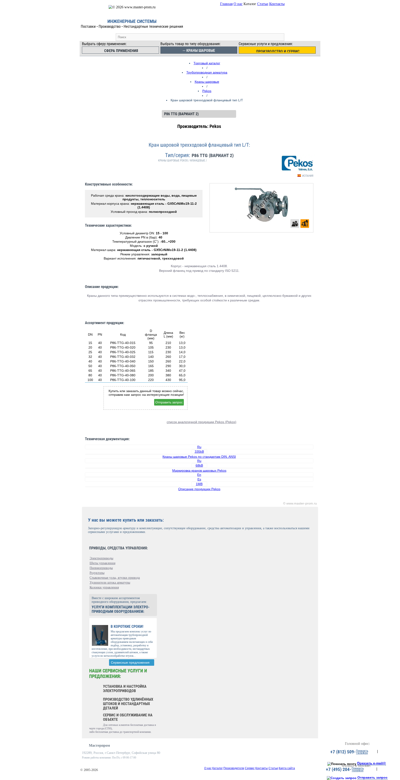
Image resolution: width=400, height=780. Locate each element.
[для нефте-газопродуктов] (304, 223)
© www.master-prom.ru (300, 503)
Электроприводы (101, 558)
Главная (226, 4)
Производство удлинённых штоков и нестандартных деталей (128, 703)
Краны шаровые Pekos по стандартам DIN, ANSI (199, 456)
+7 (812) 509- (343, 752)
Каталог (217, 768)
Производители (233, 768)
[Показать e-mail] (341, 764)
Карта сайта (287, 768)
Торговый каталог (207, 63)
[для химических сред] (294, 223)
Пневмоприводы (101, 568)
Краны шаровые (207, 82)
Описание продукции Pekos (199, 489)
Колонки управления (104, 587)
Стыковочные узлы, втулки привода (115, 577)
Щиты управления (102, 563)
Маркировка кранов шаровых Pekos (199, 470)
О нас (238, 4)
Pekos (206, 91)
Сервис (250, 768)
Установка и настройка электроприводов (125, 688)
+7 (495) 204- (338, 769)
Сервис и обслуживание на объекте (128, 717)
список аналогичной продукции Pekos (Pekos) (201, 422)
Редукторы (97, 573)
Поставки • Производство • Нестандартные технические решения (132, 26)
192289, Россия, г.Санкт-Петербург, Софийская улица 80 (121, 753)
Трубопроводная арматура (206, 72)
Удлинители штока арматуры (110, 582)
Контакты (277, 4)
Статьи (262, 4)
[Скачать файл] (199, 454)
